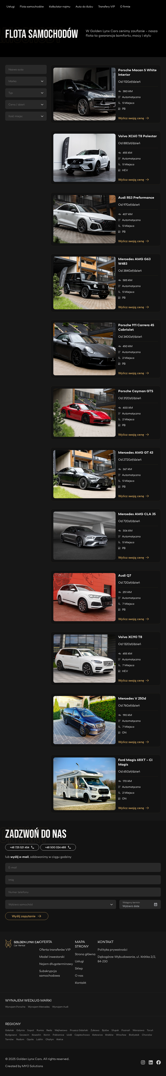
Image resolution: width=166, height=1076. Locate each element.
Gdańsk (9, 1030)
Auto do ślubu (84, 6)
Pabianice (58, 1034)
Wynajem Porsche (15, 1006)
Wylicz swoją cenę (131, 118)
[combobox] (26, 81)
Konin (47, 1034)
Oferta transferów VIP (55, 949)
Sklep (79, 968)
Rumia (40, 1030)
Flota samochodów (32, 6)
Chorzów (147, 1034)
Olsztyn (50, 1039)
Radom (20, 1039)
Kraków (109, 1034)
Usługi (10, 6)
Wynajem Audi (60, 1006)
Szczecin (24, 1034)
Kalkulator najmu (59, 6)
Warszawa (138, 1030)
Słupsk (115, 1030)
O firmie (125, 6)
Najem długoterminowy (56, 964)
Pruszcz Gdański (79, 1030)
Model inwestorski (52, 956)
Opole (30, 1039)
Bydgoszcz (11, 1034)
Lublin (39, 1039)
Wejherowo (61, 1030)
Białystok (134, 1034)
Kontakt (80, 982)
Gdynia (20, 1030)
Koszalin (36, 1034)
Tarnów (9, 1039)
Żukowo (95, 1030)
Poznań (125, 1030)
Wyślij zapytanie (24, 916)
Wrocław (121, 1034)
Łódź (69, 1034)
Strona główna (85, 954)
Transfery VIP (106, 6)
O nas (79, 975)
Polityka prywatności (112, 949)
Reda (49, 1030)
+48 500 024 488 (55, 847)
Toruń (150, 1030)
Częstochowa (82, 1034)
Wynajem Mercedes (39, 1006)
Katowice (97, 1034)
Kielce (59, 1039)
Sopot (30, 1030)
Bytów (105, 1030)
